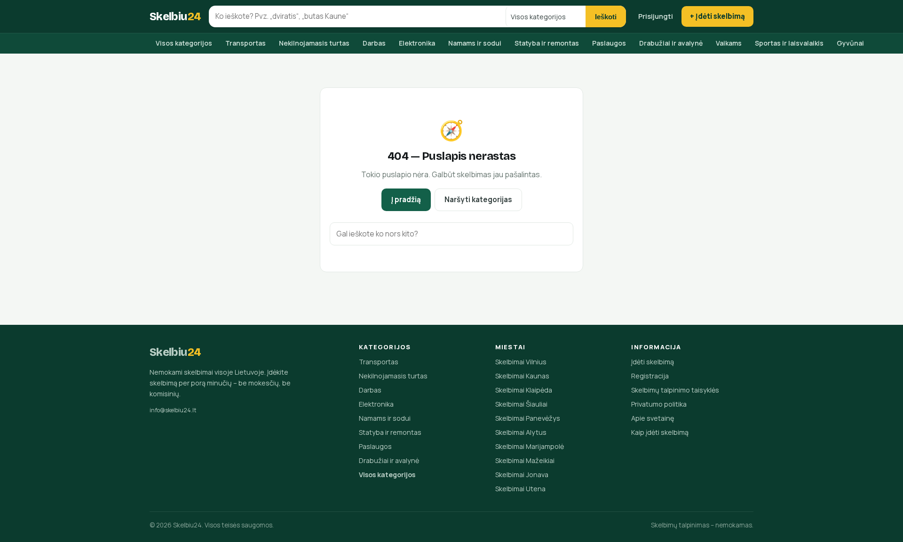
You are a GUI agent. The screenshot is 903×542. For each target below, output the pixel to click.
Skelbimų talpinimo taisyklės (675, 389)
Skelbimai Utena (520, 488)
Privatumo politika (659, 404)
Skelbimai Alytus (521, 432)
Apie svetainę (652, 418)
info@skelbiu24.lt (173, 410)
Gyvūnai (850, 43)
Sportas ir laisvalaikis (789, 43)
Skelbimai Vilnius (521, 361)
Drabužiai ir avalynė (671, 43)
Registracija (650, 375)
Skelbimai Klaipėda (523, 389)
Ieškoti (606, 17)
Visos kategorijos (184, 43)
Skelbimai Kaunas (522, 375)
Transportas (245, 43)
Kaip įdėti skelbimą (660, 432)
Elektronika (417, 43)
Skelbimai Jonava (521, 474)
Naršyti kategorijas (478, 199)
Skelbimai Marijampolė (529, 446)
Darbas (374, 43)
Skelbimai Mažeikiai (524, 460)
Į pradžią (406, 199)
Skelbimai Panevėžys (527, 418)
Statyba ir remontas (547, 43)
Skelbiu (175, 16)
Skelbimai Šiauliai (521, 404)
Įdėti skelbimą (652, 361)
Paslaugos (609, 43)
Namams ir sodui (474, 43)
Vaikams (729, 43)
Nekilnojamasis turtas (314, 43)
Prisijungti (655, 16)
